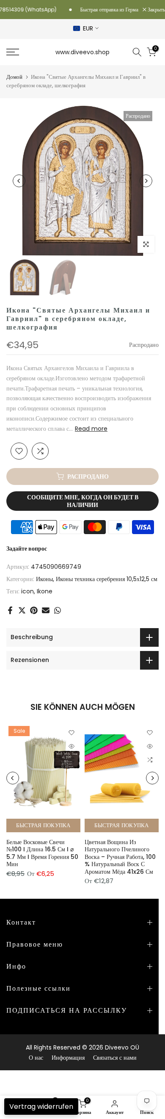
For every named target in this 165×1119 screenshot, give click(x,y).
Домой (14, 77)
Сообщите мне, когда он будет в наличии (82, 501)
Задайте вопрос (26, 548)
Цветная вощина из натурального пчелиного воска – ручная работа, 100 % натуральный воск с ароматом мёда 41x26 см (120, 856)
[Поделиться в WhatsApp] (57, 610)
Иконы (44, 579)
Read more (91, 428)
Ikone (44, 591)
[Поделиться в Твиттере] (22, 610)
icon (27, 591)
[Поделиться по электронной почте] (46, 610)
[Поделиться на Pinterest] (34, 610)
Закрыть (155, 9)
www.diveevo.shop (82, 52)
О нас (36, 1057)
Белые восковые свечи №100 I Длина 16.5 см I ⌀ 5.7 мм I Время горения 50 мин (42, 852)
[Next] (146, 180)
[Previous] (19, 180)
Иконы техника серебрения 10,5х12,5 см (106, 579)
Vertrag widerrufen (41, 1106)
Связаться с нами (115, 1057)
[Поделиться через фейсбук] (10, 610)
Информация (68, 1057)
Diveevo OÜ (122, 1047)
